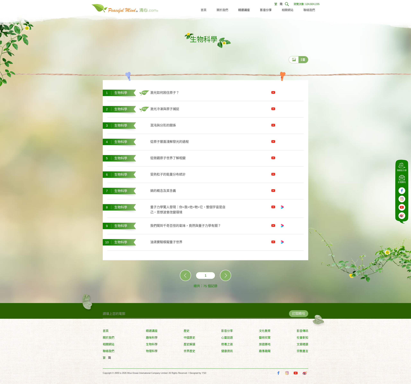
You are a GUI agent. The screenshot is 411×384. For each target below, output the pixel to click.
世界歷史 (189, 351)
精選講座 (151, 331)
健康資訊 (227, 351)
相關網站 (108, 344)
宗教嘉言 (302, 351)
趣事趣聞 (265, 351)
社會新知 (302, 337)
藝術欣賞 (265, 337)
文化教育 (265, 331)
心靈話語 (227, 337)
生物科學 (151, 344)
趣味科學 (151, 337)
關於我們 (108, 337)
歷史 (186, 331)
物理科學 (151, 351)
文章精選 (302, 344)
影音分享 (227, 331)
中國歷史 (189, 337)
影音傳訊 (302, 331)
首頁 (106, 331)
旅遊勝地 (265, 344)
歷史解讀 (189, 344)
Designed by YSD (198, 373)
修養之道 (227, 344)
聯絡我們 (108, 351)
